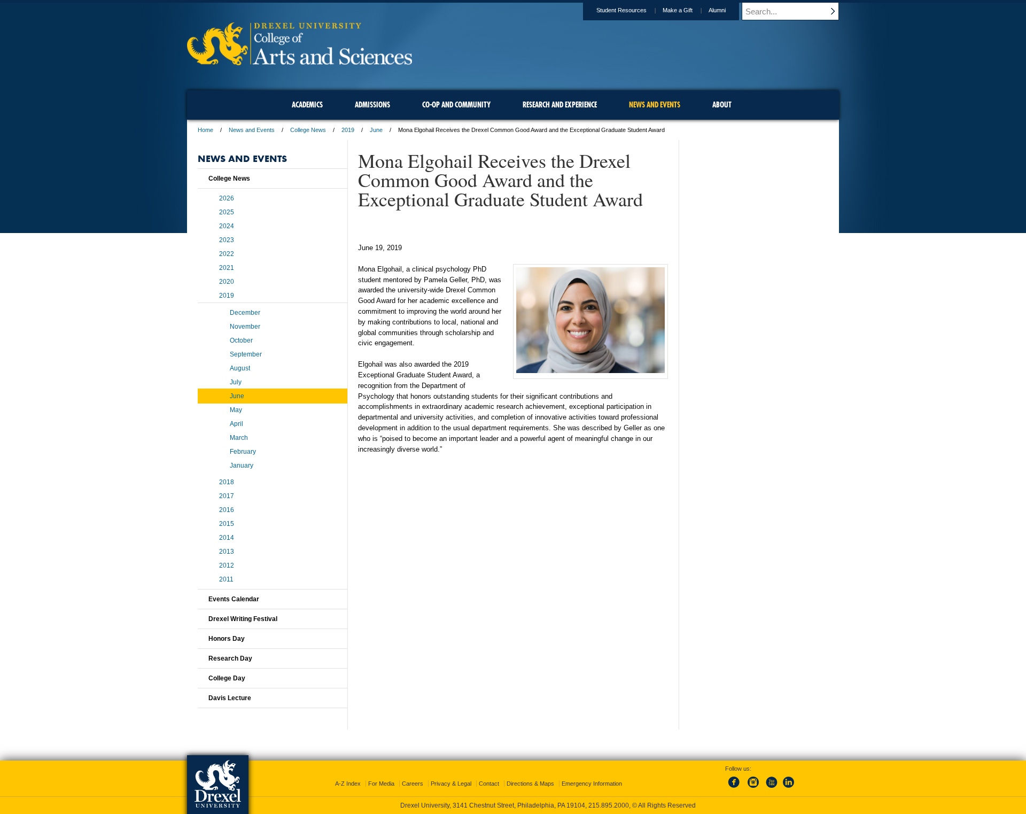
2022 (226, 254)
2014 (226, 537)
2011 (226, 579)
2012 (226, 565)
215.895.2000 (608, 805)
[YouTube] (771, 788)
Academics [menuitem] (307, 105)
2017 (226, 496)
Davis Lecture (229, 698)
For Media (381, 783)
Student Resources (621, 10)
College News (308, 130)
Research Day (230, 658)
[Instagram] (753, 788)
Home (205, 130)
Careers (412, 783)
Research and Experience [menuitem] (560, 105)
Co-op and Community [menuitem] (456, 105)
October (241, 340)
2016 (226, 510)
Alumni (717, 10)
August (240, 368)
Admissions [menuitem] (372, 105)
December (245, 312)
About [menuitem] (722, 105)
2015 (226, 524)
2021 (226, 268)
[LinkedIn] (789, 788)
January (241, 465)
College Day (226, 678)
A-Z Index (348, 783)
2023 (226, 240)
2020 (226, 281)
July (236, 382)
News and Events (252, 130)
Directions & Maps (530, 783)
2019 (347, 130)
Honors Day (226, 638)
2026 (226, 198)
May (236, 410)
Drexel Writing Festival (242, 619)
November (245, 326)
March (239, 437)
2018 (226, 482)
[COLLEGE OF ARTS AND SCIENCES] (299, 62)
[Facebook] (736, 788)
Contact (489, 783)
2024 (226, 226)
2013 (226, 551)
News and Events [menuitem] (654, 105)
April (236, 424)
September (246, 354)
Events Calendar (233, 599)
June (376, 130)
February (243, 451)
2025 (226, 212)
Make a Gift (678, 10)
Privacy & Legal (451, 783)
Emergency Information (592, 783)
